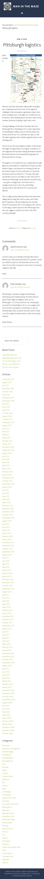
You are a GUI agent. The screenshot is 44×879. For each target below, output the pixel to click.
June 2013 (5, 561)
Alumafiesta (6, 754)
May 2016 (5, 462)
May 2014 (5, 530)
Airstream (6, 745)
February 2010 (7, 684)
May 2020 (6, 394)
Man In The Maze (22, 6)
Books (4, 770)
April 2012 (5, 604)
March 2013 (6, 570)
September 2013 (8, 551)
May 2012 (5, 601)
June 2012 (5, 598)
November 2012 (8, 582)
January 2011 (6, 650)
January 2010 (7, 687)
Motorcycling (7, 822)
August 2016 (7, 453)
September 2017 (8, 422)
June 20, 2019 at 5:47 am (20, 287)
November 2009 (8, 693)
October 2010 (7, 659)
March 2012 (6, 607)
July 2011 (5, 631)
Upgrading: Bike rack (9, 355)
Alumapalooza (7, 761)
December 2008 (8, 727)
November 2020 (8, 388)
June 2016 (6, 459)
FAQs (4, 788)
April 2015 (5, 499)
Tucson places (7, 853)
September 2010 (8, 662)
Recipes (5, 838)
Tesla (4, 850)
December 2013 (8, 542)
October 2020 (7, 391)
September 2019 (8, 400)
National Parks (7, 828)
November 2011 (8, 619)
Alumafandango (8, 751)
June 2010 (6, 671)
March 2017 (6, 437)
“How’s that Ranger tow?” (11, 361)
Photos (5, 831)
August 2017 (7, 425)
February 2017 (7, 441)
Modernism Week (8, 819)
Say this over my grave (10, 367)
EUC (3, 782)
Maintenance (7, 807)
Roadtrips (5, 844)
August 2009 (7, 702)
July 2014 (5, 524)
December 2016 (8, 447)
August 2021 (7, 382)
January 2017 (7, 444)
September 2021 (8, 379)
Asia (3, 764)
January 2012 (6, 613)
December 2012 (8, 579)
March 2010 (6, 681)
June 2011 (5, 635)
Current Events (7, 776)
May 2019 (5, 410)
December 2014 (8, 508)
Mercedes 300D (8, 813)
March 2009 (6, 718)
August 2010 (7, 665)
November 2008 (8, 730)
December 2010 (8, 653)
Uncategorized (7, 856)
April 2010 (6, 678)
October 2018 (7, 413)
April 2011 (5, 641)
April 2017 (6, 434)
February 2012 (7, 610)
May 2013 (5, 564)
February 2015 (7, 505)
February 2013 (7, 573)
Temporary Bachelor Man (11, 847)
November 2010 (8, 656)
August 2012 (7, 591)
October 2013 (7, 548)
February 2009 (7, 721)
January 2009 (7, 724)
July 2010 (5, 668)
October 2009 (7, 696)
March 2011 (6, 644)
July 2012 (5, 595)
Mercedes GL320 (8, 816)
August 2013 (7, 554)
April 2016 (6, 465)
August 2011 (6, 628)
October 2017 (7, 419)
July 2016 (5, 456)
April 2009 (6, 715)
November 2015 (8, 477)
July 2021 (5, 385)
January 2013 (6, 576)
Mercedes (6, 810)
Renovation (6, 841)
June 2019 (6, 407)
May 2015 (5, 496)
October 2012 (7, 585)
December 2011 (8, 616)
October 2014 (7, 514)
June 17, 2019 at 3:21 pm (19, 250)
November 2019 (8, 397)
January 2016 (7, 474)
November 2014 (8, 511)
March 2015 (6, 502)
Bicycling (32, 228)
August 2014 (7, 521)
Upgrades (5, 859)
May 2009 (6, 712)
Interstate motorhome (10, 804)
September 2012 (8, 588)
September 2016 (8, 450)
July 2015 (5, 490)
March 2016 (6, 468)
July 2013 (5, 558)
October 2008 (7, 733)
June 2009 (6, 708)
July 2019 (5, 404)
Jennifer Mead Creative (23, 876)
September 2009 (8, 699)
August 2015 (7, 487)
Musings (5, 825)
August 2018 (7, 416)
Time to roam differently (11, 364)
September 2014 (8, 518)
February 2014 (7, 536)
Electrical (5, 779)
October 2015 (7, 481)
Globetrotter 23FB (9, 798)
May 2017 (5, 431)
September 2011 (8, 625)
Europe (4, 785)
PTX (3, 835)
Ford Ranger (6, 791)
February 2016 (7, 471)
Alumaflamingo (7, 758)
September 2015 (8, 484)
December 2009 (8, 690)
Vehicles (5, 862)
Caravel (4, 773)
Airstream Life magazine (11, 748)
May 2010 (6, 675)
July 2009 (5, 705)
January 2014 (7, 539)
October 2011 (7, 622)
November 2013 (8, 545)
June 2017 (5, 428)
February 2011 (7, 647)
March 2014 (6, 533)
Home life (5, 801)
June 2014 (6, 527)
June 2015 (5, 493)
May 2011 (5, 638)
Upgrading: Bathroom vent (11, 358)
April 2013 (5, 567)
